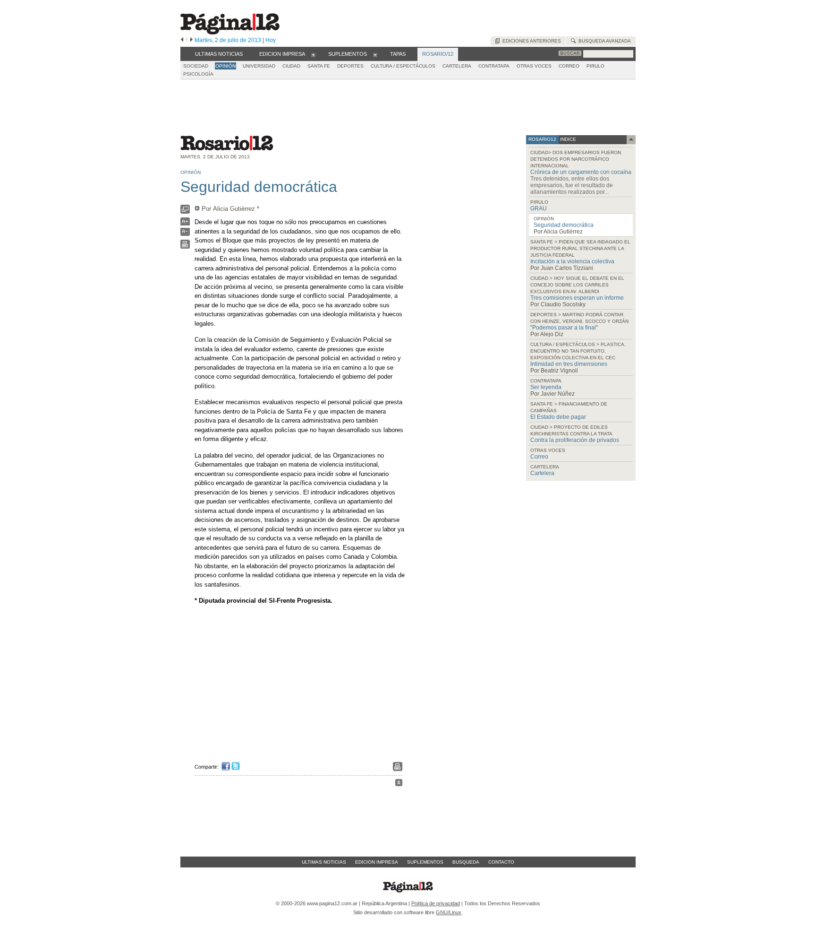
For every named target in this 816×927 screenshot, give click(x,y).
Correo (539, 456)
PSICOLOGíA (198, 74)
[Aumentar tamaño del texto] (185, 223)
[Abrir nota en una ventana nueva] (185, 211)
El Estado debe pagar (558, 417)
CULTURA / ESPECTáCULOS (403, 66)
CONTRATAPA (494, 66)
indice (567, 139)
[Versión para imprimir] (185, 246)
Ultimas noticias (324, 862)
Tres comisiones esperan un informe (577, 298)
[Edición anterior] (182, 40)
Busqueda (465, 862)
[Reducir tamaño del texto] (185, 233)
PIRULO (595, 66)
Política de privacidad (435, 903)
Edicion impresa (376, 862)
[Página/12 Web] (230, 32)
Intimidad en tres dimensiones (568, 364)
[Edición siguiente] (191, 40)
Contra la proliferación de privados (574, 440)
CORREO (569, 66)
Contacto (501, 862)
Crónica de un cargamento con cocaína (580, 172)
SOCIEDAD (195, 66)
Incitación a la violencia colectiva (572, 261)
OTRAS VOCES (534, 66)
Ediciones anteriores (530, 40)
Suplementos (425, 862)
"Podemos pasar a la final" (564, 327)
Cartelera (542, 473)
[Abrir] (313, 54)
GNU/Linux (448, 912)
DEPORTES (350, 66)
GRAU (538, 208)
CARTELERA (456, 66)
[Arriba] (398, 784)
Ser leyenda (545, 387)
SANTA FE (318, 66)
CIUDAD (291, 66)
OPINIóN (225, 66)
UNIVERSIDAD (259, 66)
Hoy (270, 40)
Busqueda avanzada (603, 40)
